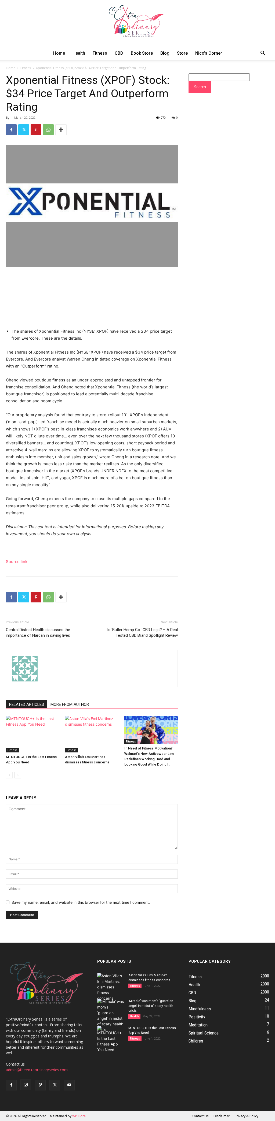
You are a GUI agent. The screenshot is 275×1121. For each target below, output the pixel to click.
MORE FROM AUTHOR (69, 704)
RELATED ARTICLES (26, 704)
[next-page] (18, 775)
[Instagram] (25, 1084)
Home (59, 53)
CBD (119, 53)
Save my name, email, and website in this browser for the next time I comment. (81, 902)
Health (79, 53)
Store (182, 53)
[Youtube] (69, 1085)
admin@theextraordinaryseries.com (37, 1069)
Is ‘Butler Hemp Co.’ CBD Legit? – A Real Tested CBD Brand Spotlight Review (142, 632)
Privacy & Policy (246, 1116)
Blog (164, 53)
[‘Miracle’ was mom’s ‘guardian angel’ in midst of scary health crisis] (110, 1015)
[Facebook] (11, 129)
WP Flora (79, 1116)
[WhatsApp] (48, 129)
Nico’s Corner (208, 53)
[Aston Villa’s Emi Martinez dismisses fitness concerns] (91, 734)
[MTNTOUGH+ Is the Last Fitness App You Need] (32, 734)
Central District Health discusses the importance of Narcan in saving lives (38, 632)
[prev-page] (9, 775)
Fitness (100, 53)
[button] (262, 53)
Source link (16, 561)
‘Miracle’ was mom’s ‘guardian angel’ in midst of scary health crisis (150, 1006)
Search (200, 86)
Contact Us (200, 1116)
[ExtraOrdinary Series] (137, 23)
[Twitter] (23, 129)
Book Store (142, 53)
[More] (61, 129)
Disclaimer (222, 1116)
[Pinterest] (36, 129)
